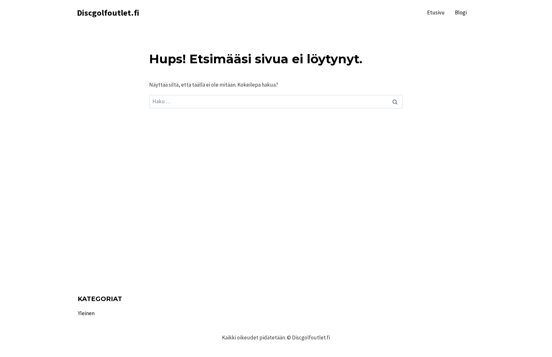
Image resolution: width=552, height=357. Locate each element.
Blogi (461, 12)
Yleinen (86, 313)
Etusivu (436, 12)
